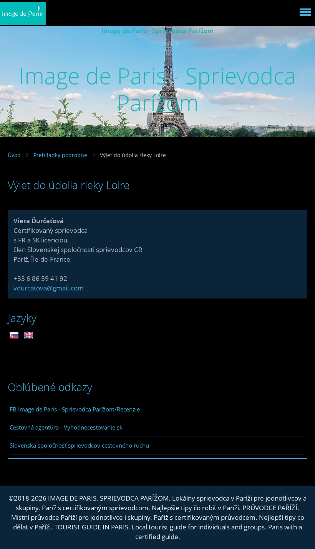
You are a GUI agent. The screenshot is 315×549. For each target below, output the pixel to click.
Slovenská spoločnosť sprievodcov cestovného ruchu (79, 445)
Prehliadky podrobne (60, 155)
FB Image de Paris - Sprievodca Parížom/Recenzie (75, 409)
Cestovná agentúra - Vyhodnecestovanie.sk (66, 427)
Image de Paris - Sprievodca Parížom (157, 30)
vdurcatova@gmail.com (48, 288)
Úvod (14, 155)
